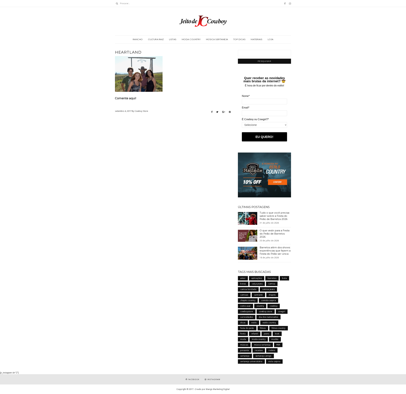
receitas (259, 350)
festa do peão (247, 328)
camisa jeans (268, 289)
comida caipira (268, 300)
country (260, 306)
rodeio (271, 350)
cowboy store (265, 311)
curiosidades (246, 317)
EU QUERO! (264, 137)
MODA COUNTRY (191, 39)
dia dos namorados (268, 317)
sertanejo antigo (263, 356)
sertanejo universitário (251, 361)
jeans (266, 333)
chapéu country (247, 300)
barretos (272, 278)
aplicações (256, 278)
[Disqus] (173, 155)
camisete (258, 294)
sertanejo (245, 356)
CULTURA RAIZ (156, 39)
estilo (254, 322)
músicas (244, 344)
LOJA (270, 39)
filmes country (278, 328)
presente (244, 350)
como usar (245, 306)
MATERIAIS (256, 39)
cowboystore (246, 311)
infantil (254, 333)
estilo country (269, 322)
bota (284, 278)
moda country (258, 339)
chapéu (272, 294)
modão (274, 339)
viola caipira (274, 361)
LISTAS (173, 39)
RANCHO (138, 39)
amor (243, 278)
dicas (243, 322)
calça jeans (257, 283)
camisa (271, 283)
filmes (263, 328)
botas (243, 283)
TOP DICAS (239, 39)
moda (243, 339)
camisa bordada (248, 289)
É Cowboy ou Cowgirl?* (255, 119)
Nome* (246, 96)
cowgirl (281, 311)
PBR (278, 344)
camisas (244, 294)
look (277, 333)
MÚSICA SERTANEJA (217, 39)
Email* (245, 107)
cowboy (273, 306)
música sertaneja (262, 344)
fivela (243, 333)
